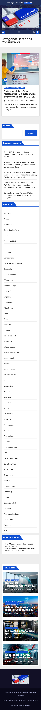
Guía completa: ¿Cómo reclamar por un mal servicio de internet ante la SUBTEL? (20, 94)
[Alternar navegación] (19, 32)
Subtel (22, 87)
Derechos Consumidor (11, 87)
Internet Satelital (10, 375)
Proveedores (9, 425)
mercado (7, 391)
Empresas (8, 297)
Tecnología (8, 508)
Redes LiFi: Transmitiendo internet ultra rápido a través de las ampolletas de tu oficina (19, 154)
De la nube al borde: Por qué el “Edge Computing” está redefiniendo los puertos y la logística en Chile (20, 195)
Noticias (7, 408)
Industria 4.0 (8, 341)
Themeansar (20, 695)
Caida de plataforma (11, 230)
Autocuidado (8, 224)
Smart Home (8, 475)
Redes (6, 430)
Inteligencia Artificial (11, 352)
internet (31, 101)
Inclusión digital (10, 336)
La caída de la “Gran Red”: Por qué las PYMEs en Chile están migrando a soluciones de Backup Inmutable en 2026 (19, 185)
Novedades (8, 414)
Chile (6, 236)
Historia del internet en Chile (17, 700)
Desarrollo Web (10, 275)
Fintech (6, 313)
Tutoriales (7, 525)
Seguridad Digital (10, 447)
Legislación (8, 386)
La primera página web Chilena (20, 705)
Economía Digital (10, 286)
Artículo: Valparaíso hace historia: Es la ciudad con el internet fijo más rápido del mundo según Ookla (19, 165)
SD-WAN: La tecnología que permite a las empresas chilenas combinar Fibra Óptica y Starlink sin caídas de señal (20, 175)
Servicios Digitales (11, 458)
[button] (34, 32)
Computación (9, 252)
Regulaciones (9, 436)
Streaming (8, 492)
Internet (7, 364)
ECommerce (8, 280)
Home (5, 700)
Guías (6, 319)
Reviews (7, 442)
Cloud (6, 247)
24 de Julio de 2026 (14, 661)
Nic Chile (7, 403)
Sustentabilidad (10, 503)
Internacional (9, 358)
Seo (5, 453)
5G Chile (7, 213)
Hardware (7, 325)
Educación (8, 291)
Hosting (7, 330)
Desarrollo (8, 269)
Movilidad (7, 397)
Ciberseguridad (10, 241)
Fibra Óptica (8, 308)
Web (5, 531)
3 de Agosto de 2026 (15, 589)
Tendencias (8, 520)
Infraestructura (9, 347)
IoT (5, 380)
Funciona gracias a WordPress (14, 692)
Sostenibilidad (9, 486)
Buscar (6, 126)
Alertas (6, 219)
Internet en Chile (33, 700)
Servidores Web (10, 464)
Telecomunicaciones (12, 514)
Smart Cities (8, 469)
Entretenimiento (10, 302)
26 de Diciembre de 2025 (15, 101)
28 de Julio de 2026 (14, 613)
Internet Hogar (9, 369)
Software (7, 481)
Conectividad (9, 258)
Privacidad (8, 419)
